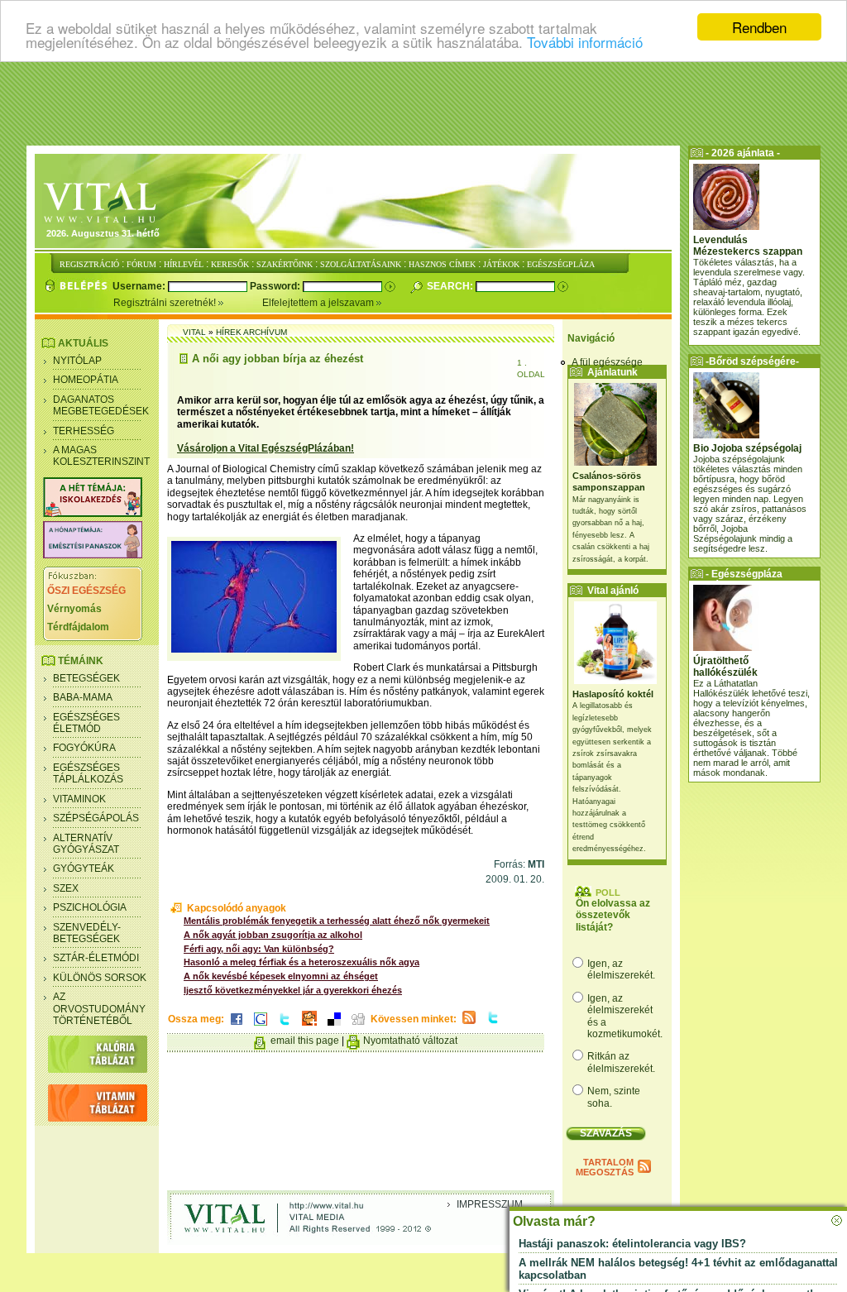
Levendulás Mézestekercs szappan (747, 245)
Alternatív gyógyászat (86, 843)
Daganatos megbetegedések (101, 405)
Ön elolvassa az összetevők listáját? (613, 915)
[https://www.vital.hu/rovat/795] (92, 555)
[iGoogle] (260, 1026)
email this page (304, 1040)
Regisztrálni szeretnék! (165, 303)
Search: (451, 286)
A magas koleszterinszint (101, 455)
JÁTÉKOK (501, 264)
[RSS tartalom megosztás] (469, 1025)
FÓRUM (141, 264)
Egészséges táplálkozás (88, 773)
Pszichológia (90, 907)
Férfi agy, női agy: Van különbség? (259, 949)
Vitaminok (79, 799)
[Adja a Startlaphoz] (309, 1026)
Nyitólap (77, 360)
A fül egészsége (607, 362)
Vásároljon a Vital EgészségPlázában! (265, 448)
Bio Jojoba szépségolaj (747, 448)
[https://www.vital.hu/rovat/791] (92, 513)
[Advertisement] (423, 103)
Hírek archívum (251, 332)
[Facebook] (236, 1026)
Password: (276, 286)
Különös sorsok (99, 977)
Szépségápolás (96, 818)
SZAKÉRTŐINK (284, 264)
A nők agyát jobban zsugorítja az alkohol (273, 935)
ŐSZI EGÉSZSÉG (86, 590)
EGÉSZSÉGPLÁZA (561, 264)
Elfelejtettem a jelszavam (319, 303)
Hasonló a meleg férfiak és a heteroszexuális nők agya (301, 962)
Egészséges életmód (86, 723)
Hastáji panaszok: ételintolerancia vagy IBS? (632, 1243)
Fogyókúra (84, 748)
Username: (140, 286)
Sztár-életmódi (96, 958)
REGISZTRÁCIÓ (89, 264)
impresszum (490, 1204)
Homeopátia (85, 379)
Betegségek (86, 678)
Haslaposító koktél (612, 694)
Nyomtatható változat (410, 1040)
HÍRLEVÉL (183, 264)
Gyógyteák (83, 868)
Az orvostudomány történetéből (99, 1008)
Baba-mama (82, 697)
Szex (66, 888)
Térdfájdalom (78, 627)
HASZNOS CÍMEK (442, 264)
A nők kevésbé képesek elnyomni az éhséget (281, 976)
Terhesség (83, 431)
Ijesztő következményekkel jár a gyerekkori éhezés (293, 990)
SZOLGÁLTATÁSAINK (360, 264)
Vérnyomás (74, 609)
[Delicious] (334, 1026)
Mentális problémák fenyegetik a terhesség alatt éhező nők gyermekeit (337, 921)
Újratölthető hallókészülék (725, 666)
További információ (585, 41)
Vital (194, 332)
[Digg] (358, 1026)
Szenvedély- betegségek (87, 933)
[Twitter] (284, 1026)
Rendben (759, 27)
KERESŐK (230, 264)
